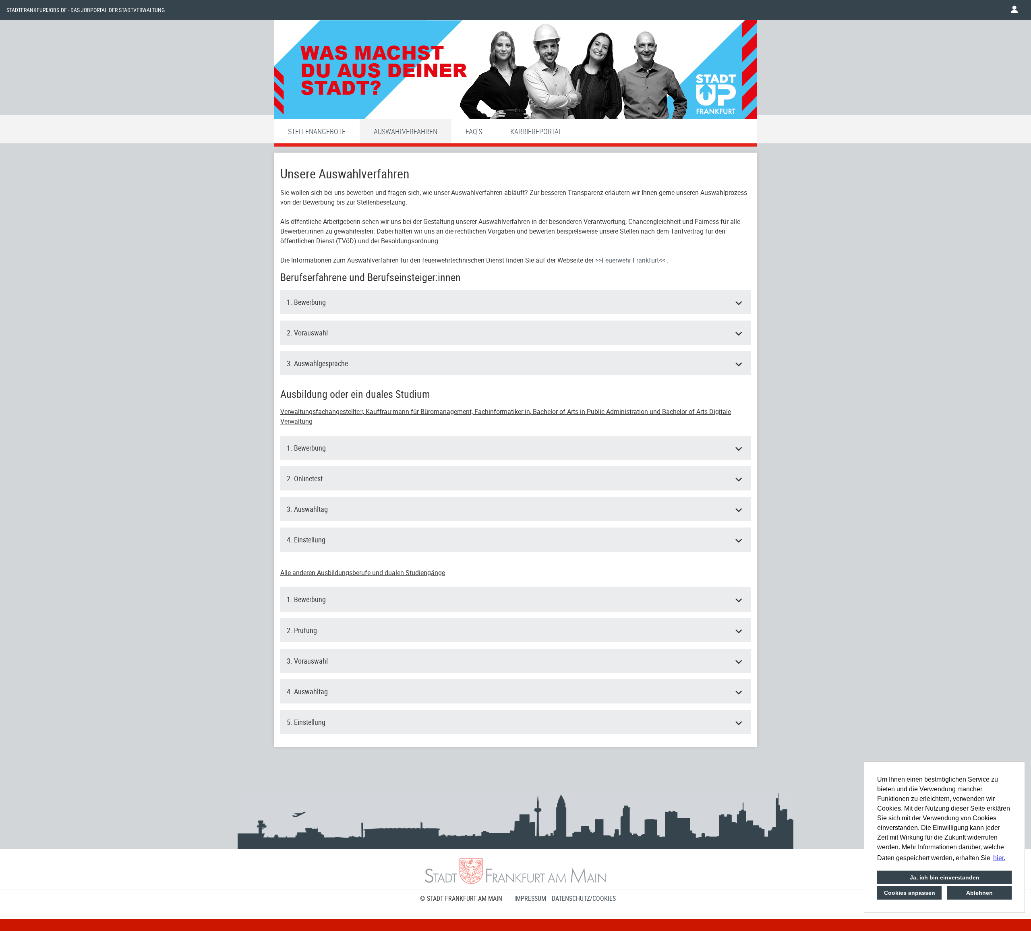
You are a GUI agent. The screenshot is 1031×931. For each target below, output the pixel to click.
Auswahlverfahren (405, 131)
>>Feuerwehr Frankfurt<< (631, 260)
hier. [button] (999, 857)
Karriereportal (536, 131)
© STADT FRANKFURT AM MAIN (461, 898)
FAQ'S (474, 131)
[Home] (515, 71)
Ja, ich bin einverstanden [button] (944, 877)
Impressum (530, 898)
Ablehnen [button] (979, 893)
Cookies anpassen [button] (909, 893)
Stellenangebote (317, 131)
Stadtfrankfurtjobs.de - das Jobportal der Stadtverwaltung (85, 10)
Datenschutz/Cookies (584, 898)
